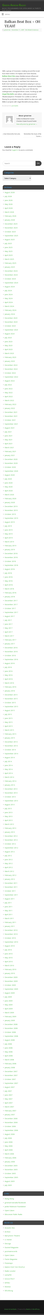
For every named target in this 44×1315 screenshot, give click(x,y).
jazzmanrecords (11, 1251)
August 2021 (10, 428)
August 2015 (10, 710)
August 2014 (10, 757)
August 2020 (10, 475)
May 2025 (9, 251)
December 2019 (11, 506)
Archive (7, 1232)
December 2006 (11, 1118)
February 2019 (10, 545)
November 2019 (11, 510)
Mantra (28, 1309)
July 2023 (8, 337)
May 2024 (9, 298)
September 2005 (11, 1177)
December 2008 (11, 1024)
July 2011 (8, 903)
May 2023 (9, 345)
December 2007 (11, 1071)
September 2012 (11, 848)
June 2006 (9, 1142)
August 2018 (10, 569)
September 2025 (11, 235)
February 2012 (10, 875)
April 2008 (9, 1056)
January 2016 (10, 691)
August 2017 (10, 616)
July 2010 (8, 950)
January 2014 (10, 785)
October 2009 (10, 985)
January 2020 (10, 502)
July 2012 (8, 855)
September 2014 (11, 753)
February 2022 (10, 404)
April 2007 (9, 1103)
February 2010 (10, 969)
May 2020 (9, 487)
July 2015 (8, 714)
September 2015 (11, 706)
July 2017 (8, 620)
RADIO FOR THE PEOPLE (15, 1267)
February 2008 (10, 1063)
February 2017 (10, 640)
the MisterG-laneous (31, 30)
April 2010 (9, 961)
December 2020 (11, 459)
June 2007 (9, 1095)
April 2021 (9, 443)
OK (38, 163)
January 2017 (10, 644)
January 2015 (10, 738)
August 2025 (10, 239)
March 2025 (9, 259)
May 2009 (9, 1005)
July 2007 (8, 1091)
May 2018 (9, 581)
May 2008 (9, 1052)
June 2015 (9, 718)
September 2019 (11, 518)
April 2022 (9, 396)
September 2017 (11, 612)
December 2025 (11, 224)
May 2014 (9, 769)
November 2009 (11, 981)
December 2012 (11, 836)
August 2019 (10, 522)
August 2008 (10, 1040)
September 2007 (11, 1083)
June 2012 (9, 859)
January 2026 (10, 220)
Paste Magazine (11, 1259)
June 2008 (9, 1048)
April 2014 (9, 773)
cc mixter (8, 1239)
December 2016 (11, 647)
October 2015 (10, 702)
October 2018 (10, 561)
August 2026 (10, 192)
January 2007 (10, 1114)
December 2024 (11, 271)
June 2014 (9, 765)
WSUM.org (9, 1290)
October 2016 (10, 655)
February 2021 (10, 451)
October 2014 (10, 749)
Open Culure (9, 1210)
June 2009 (9, 1001)
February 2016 (10, 687)
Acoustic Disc (10, 1228)
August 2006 (10, 1134)
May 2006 (9, 1146)
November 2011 (11, 887)
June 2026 (9, 200)
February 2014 (10, 781)
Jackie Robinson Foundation (15, 1206)
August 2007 (10, 1087)
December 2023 (11, 318)
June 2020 (9, 483)
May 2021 (9, 439)
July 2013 (8, 808)
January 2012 (10, 879)
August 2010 (10, 946)
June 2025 (9, 247)
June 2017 (9, 624)
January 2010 (10, 973)
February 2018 (10, 593)
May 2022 (9, 392)
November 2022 (11, 369)
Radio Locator (10, 1271)
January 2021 (10, 455)
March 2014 (9, 777)
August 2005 (10, 1181)
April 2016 (9, 679)
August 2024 (10, 286)
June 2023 (9, 341)
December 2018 (11, 553)
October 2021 (10, 420)
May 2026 (9, 204)
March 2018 (9, 589)
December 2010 (11, 930)
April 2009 (9, 1008)
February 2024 (10, 310)
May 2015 (9, 722)
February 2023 (10, 357)
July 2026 (8, 196)
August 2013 (10, 804)
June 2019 (9, 530)
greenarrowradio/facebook (15, 1202)
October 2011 (10, 891)
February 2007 (10, 1110)
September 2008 (11, 1036)
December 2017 (11, 600)
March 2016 (9, 683)
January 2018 (10, 596)
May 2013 (9, 816)
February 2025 (10, 263)
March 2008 (9, 1059)
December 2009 (11, 977)
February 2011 (10, 922)
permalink (15, 106)
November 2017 (11, 604)
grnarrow (7, 30)
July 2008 (8, 1044)
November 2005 (11, 1169)
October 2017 (10, 608)
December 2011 (11, 883)
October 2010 (10, 938)
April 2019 (9, 538)
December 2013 (11, 789)
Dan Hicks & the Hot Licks (11, 134)
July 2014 (8, 761)
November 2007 (11, 1075)
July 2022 (8, 385)
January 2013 (10, 832)
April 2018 (9, 585)
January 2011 (10, 926)
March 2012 (9, 871)
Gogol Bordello (8, 94)
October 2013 (10, 797)
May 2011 (9, 910)
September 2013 (11, 800)
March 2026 (9, 212)
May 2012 (9, 863)
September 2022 (11, 377)
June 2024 (9, 294)
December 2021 (11, 412)
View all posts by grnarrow (26, 124)
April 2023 (9, 349)
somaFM (8, 1275)
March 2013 (9, 824)
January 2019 (10, 549)
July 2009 (8, 997)
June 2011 (9, 906)
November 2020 (11, 463)
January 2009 (10, 1020)
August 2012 (10, 852)
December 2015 (11, 695)
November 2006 (11, 1122)
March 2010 (9, 965)
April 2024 (9, 302)
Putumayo (9, 1263)
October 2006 (10, 1126)
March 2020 (9, 494)
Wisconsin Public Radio (13, 1214)
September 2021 (11, 424)
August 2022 (10, 381)
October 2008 (10, 1032)
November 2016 (11, 651)
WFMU (7, 1283)
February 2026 (10, 216)
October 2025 (10, 232)
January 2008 (10, 1067)
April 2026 (9, 208)
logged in (15, 150)
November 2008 (11, 1028)
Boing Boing (9, 1199)
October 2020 (10, 467)
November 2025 (11, 228)
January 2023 (10, 361)
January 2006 (10, 1162)
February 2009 (10, 1016)
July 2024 (8, 290)
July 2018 (8, 573)
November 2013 (11, 793)
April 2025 (9, 255)
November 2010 (11, 934)
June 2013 (9, 812)
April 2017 (9, 632)
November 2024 (11, 275)
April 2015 (9, 726)
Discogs (8, 1243)
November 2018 (11, 557)
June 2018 (9, 577)
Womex (8, 1287)
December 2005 (11, 1165)
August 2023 (10, 334)
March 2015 (9, 730)
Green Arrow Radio (14, 5)
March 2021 (9, 447)
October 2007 (10, 1079)
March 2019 (9, 542)
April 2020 (9, 490)
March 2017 (9, 636)
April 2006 (9, 1150)
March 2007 (9, 1107)
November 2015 (11, 698)
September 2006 (11, 1130)
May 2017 (9, 628)
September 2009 (11, 989)
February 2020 (10, 498)
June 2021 (9, 436)
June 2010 (9, 954)
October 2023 (10, 326)
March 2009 (9, 1012)
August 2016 (10, 663)
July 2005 (8, 1185)
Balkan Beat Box (8, 76)
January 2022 (10, 408)
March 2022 (9, 400)
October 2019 (10, 514)
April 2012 (9, 867)
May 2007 (9, 1099)
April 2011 (9, 914)
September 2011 (11, 895)
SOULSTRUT (10, 1279)
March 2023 (9, 353)
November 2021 (11, 416)
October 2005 (10, 1173)
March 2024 (9, 306)
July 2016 (8, 667)
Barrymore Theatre (12, 1236)
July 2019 (8, 526)
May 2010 (9, 957)
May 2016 (9, 675)
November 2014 (11, 746)
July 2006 (8, 1138)
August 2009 (10, 993)
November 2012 (11, 840)
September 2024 (11, 283)
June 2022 (9, 388)
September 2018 (11, 565)
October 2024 (10, 279)
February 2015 (10, 734)
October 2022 (10, 373)
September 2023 (11, 330)
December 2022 (11, 365)
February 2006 (10, 1158)
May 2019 (9, 534)
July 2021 (8, 432)
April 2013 (9, 820)
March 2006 (9, 1154)
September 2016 (11, 659)
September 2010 (11, 942)
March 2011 (9, 918)
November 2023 (11, 322)
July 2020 (8, 479)
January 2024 (10, 314)
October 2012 (10, 844)
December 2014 (11, 742)
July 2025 (8, 243)
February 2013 (10, 828)
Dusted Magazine (11, 1247)
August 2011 (10, 899)
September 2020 (11, 471)
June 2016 (9, 671)
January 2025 (10, 267)
